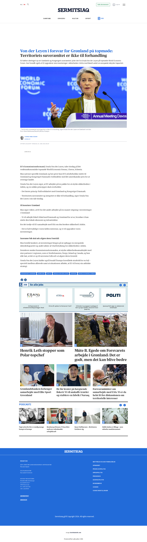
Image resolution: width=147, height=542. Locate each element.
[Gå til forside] (73, 10)
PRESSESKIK (97, 476)
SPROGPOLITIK (97, 472)
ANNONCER (23, 500)
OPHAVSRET (96, 465)
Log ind (118, 4)
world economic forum (87, 273)
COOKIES (95, 487)
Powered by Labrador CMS (73, 539)
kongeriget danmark (28, 273)
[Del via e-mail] (25, 279)
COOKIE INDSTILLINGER (100, 490)
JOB (102, 18)
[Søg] (28, 5)
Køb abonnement (103, 4)
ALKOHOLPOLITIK (98, 480)
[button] (120, 285)
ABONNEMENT (24, 496)
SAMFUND (47, 18)
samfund (73, 273)
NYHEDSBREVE (97, 483)
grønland (41, 273)
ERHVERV (61, 18)
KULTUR (75, 18)
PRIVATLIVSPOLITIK (99, 469)
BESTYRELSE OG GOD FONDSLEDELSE (104, 462)
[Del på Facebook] (22, 279)
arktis (49, 273)
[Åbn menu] (123, 4)
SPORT (88, 18)
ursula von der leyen (61, 273)
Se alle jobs (36, 284)
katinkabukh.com (75, 532)
